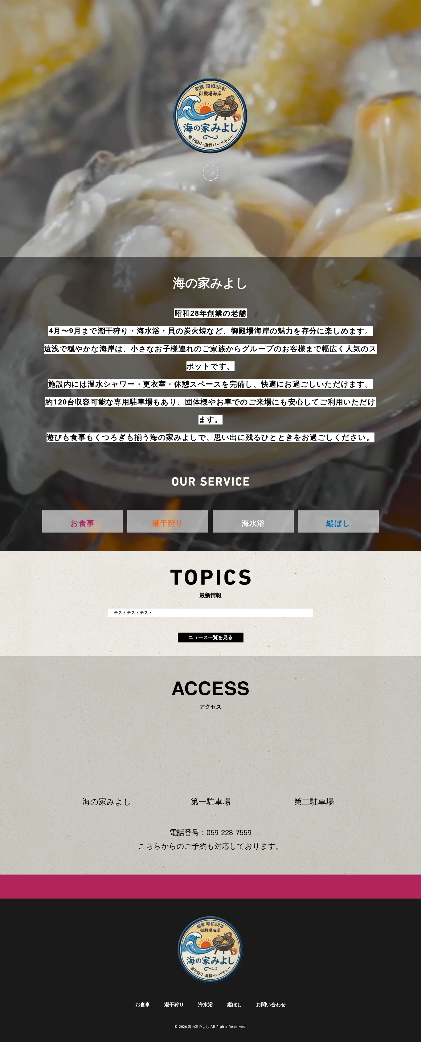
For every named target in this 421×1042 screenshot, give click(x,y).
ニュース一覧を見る (210, 637)
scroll (210, 173)
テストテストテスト (133, 612)
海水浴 (205, 1005)
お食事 (142, 1005)
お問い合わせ (271, 1005)
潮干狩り (174, 1005)
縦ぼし (234, 1005)
